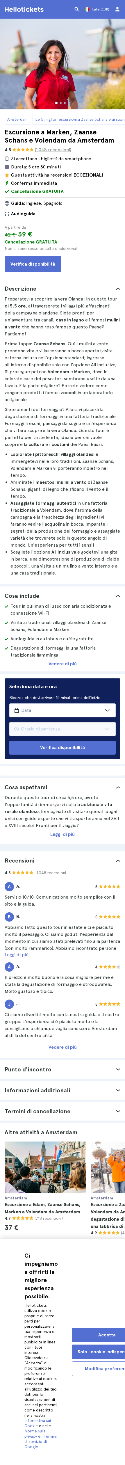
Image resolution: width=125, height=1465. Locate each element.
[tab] (62, 288)
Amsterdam (17, 119)
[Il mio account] (117, 9)
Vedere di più (63, 663)
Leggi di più (62, 834)
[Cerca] (77, 9)
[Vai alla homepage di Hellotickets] (25, 9)
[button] (62, 288)
